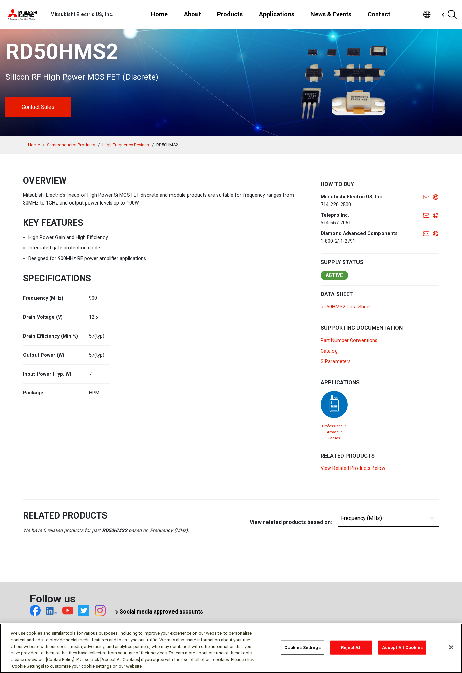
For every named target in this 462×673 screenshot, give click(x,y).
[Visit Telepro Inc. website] (435, 215)
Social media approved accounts (161, 611)
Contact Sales (38, 107)
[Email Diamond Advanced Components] (426, 233)
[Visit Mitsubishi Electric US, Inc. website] (435, 197)
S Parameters (336, 361)
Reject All (351, 647)
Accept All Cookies (402, 647)
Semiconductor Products (71, 144)
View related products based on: (291, 522)
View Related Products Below (353, 468)
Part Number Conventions (349, 340)
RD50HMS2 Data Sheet (346, 307)
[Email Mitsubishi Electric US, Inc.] (426, 197)
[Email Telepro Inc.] (426, 215)
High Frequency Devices (125, 144)
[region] (231, 648)
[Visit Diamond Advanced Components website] (435, 233)
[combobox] (437, 14)
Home (34, 144)
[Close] (451, 647)
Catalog (329, 351)
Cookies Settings (302, 647)
